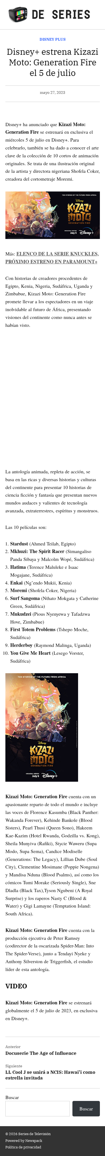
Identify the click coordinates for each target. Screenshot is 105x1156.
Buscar (12, 1097)
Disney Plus (53, 39)
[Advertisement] (52, 390)
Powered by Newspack (23, 1140)
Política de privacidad (23, 1147)
